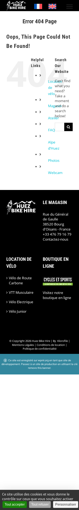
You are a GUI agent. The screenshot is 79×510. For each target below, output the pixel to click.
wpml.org (43, 360)
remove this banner (39, 367)
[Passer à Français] (38, 6)
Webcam (55, 172)
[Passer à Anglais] (52, 6)
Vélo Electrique (21, 301)
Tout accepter (15, 504)
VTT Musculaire (21, 292)
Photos (53, 160)
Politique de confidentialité (39, 349)
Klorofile (62, 341)
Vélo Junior (18, 311)
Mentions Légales (23, 345)
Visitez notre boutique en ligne (57, 295)
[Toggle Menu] (70, 6)
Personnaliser (65, 504)
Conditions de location (51, 345)
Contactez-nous (55, 239)
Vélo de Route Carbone (20, 280)
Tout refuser (40, 504)
